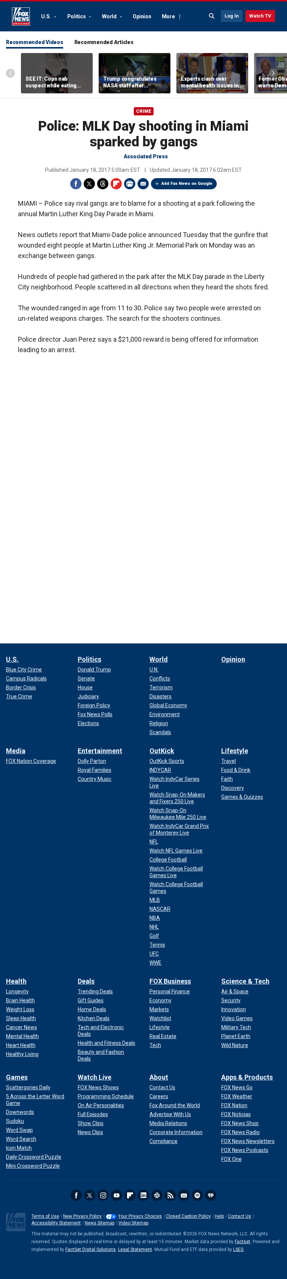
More (168, 16)
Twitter (89, 183)
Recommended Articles (103, 42)
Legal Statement (135, 1249)
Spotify (197, 1195)
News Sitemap (99, 1223)
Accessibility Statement (56, 1223)
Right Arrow (273, 73)
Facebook (75, 183)
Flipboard (116, 183)
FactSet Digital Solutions (90, 1249)
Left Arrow (10, 73)
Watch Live (94, 1077)
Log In (232, 16)
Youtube (116, 1195)
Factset (242, 1241)
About (158, 1077)
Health (16, 981)
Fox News (21, 16)
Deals (86, 981)
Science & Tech (245, 981)
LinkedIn (143, 1195)
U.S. (46, 16)
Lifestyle (234, 751)
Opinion (142, 16)
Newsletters (183, 1195)
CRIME (143, 111)
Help (219, 1216)
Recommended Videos (34, 42)
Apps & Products (247, 1077)
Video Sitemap (133, 1223)
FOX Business (170, 981)
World (110, 16)
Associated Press (146, 156)
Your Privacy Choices (140, 1216)
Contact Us (239, 1216)
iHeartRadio (210, 1195)
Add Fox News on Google (186, 183)
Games (17, 1077)
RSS (170, 1195)
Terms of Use (45, 1216)
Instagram (103, 1195)
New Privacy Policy (82, 1216)
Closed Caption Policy (188, 1216)
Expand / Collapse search (211, 16)
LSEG (238, 1249)
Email (143, 183)
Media (15, 751)
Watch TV (260, 16)
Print (129, 183)
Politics (77, 16)
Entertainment (100, 751)
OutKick (161, 751)
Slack (157, 1195)
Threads (102, 183)
